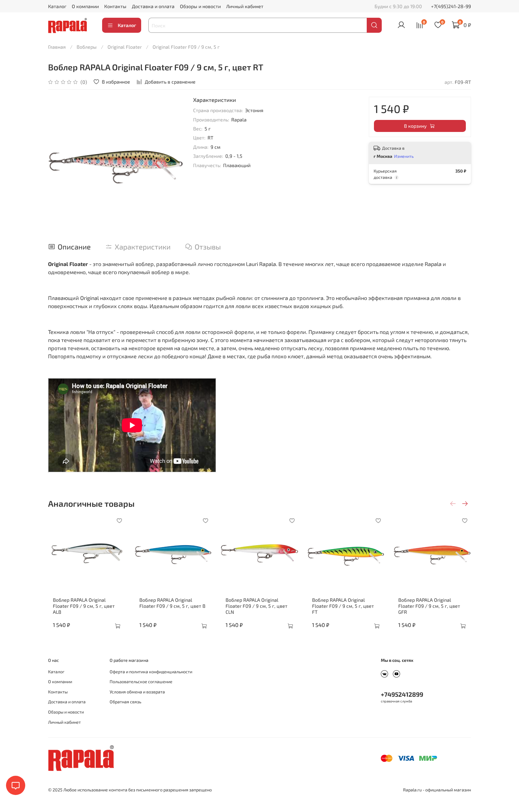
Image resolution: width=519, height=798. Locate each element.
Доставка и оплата (153, 6)
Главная (57, 47)
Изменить (404, 156)
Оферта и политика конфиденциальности (151, 671)
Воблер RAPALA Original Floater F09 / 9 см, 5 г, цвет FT (343, 605)
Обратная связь (125, 701)
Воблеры (87, 47)
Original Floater (125, 47)
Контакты (115, 6)
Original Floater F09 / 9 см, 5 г (186, 47)
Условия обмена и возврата (137, 691)
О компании (85, 6)
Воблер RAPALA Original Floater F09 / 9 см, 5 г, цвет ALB (84, 605)
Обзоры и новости (200, 6)
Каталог (57, 6)
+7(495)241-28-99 (451, 6)
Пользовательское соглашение (141, 681)
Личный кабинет (244, 6)
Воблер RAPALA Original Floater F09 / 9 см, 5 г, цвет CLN (256, 605)
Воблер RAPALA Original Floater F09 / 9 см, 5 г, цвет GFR (429, 605)
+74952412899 (402, 694)
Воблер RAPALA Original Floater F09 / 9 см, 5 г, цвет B (172, 602)
